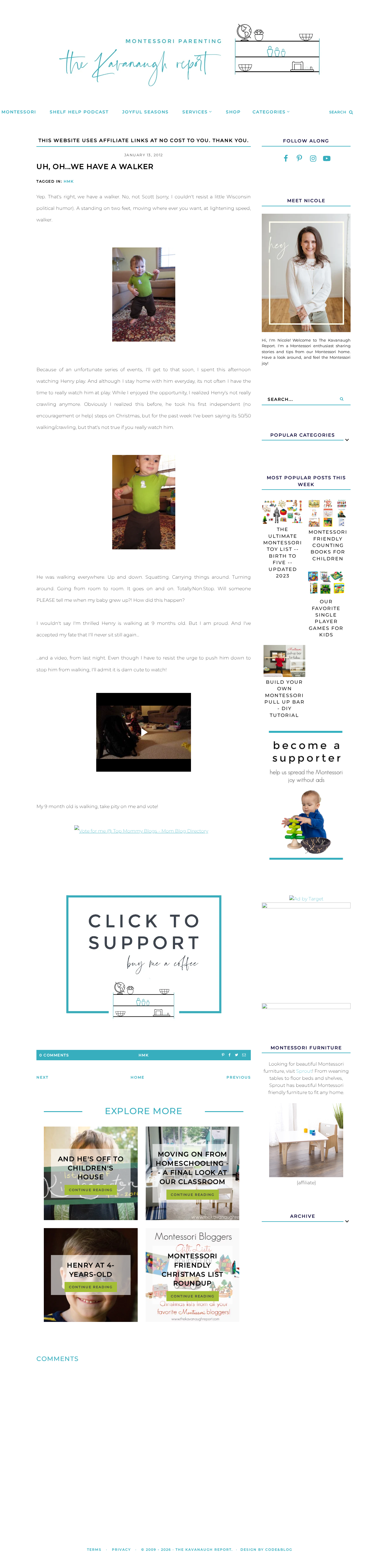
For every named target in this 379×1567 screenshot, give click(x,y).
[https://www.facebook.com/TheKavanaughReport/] (285, 158)
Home (137, 1077)
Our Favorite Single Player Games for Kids (326, 618)
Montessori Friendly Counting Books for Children (328, 545)
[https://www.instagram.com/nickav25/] (313, 158)
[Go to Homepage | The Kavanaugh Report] (189, 93)
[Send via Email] (244, 1055)
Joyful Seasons (145, 112)
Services (195, 112)
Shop (233, 112)
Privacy (121, 1549)
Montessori (18, 112)
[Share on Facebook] (230, 1055)
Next (42, 1077)
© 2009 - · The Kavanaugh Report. (187, 1549)
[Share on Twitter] (236, 1055)
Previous (239, 1077)
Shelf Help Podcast (79, 112)
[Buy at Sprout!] (306, 1175)
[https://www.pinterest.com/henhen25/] (299, 158)
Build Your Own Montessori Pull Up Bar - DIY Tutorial (284, 698)
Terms (94, 1549)
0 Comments (54, 1055)
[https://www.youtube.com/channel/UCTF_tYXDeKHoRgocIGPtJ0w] (326, 158)
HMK (69, 181)
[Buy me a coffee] (143, 957)
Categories (269, 112)
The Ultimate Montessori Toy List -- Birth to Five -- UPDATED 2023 (282, 553)
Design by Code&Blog (266, 1549)
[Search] (342, 399)
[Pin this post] (223, 1055)
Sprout (304, 1071)
